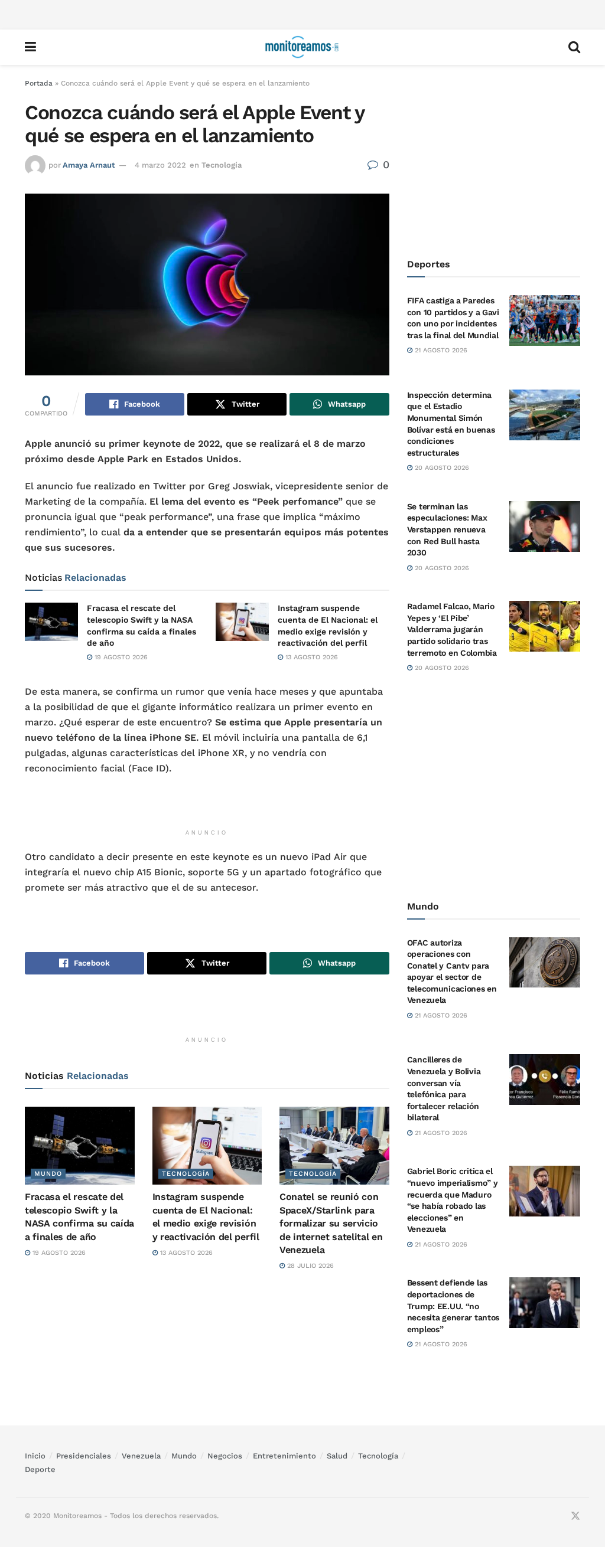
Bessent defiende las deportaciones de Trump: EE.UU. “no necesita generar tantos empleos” (453, 1305)
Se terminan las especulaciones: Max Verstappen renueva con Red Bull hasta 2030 (447, 529)
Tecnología (221, 165)
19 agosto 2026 (120, 657)
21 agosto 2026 (439, 350)
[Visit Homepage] (302, 47)
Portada (39, 83)
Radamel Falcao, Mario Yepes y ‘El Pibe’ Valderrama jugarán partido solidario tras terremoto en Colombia (452, 629)
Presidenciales (83, 1455)
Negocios (224, 1455)
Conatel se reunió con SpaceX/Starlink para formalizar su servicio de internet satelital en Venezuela (330, 1223)
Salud (337, 1455)
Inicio (35, 1455)
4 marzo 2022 (160, 165)
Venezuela (141, 1455)
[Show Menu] (30, 47)
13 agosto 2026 (310, 657)
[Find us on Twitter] (575, 1516)
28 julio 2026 (309, 1266)
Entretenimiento (284, 1455)
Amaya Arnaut (89, 165)
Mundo (48, 1174)
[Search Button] (574, 47)
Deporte (40, 1469)
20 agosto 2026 (440, 468)
